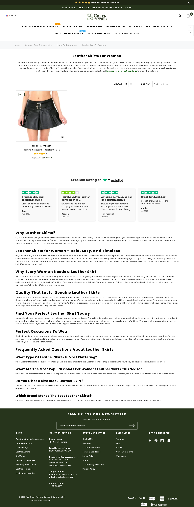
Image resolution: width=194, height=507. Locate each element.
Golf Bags (20, 456)
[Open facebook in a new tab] (150, 440)
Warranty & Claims (124, 451)
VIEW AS (118, 84)
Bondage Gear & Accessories (38, 45)
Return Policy (88, 456)
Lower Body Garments (67, 45)
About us (120, 439)
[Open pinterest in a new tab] (156, 440)
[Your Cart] (189, 15)
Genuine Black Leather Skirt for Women (41, 150)
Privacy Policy (89, 469)
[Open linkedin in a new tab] (168, 440)
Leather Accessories (25, 473)
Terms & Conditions (92, 451)
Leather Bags (22, 447)
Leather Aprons (23, 451)
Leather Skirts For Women (94, 45)
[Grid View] (126, 84)
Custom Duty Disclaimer (93, 464)
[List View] (131, 84)
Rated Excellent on (104, 2)
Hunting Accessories (25, 460)
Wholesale (121, 456)
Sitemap (86, 460)
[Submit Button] (132, 425)
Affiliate (119, 447)
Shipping (87, 443)
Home (17, 45)
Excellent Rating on (86, 180)
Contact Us (88, 439)
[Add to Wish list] (63, 137)
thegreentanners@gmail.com (63, 474)
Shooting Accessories (26, 464)
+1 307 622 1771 (55, 486)
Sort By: (145, 84)
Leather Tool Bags (24, 469)
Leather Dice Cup (24, 443)
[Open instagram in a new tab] (162, 440)
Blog (118, 443)
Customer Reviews (91, 447)
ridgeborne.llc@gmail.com (61, 477)
